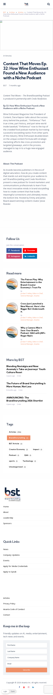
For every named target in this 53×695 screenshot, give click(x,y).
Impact (37, 449)
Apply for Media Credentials (15, 566)
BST (5, 85)
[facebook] (19, 687)
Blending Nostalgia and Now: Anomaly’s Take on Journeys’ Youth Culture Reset (26, 369)
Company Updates (11, 555)
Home (6, 506)
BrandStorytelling (18, 438)
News (5, 549)
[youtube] (24, 687)
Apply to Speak (9, 571)
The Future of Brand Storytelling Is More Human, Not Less (26, 385)
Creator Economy (18, 449)
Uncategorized (17, 467)
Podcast (14, 455)
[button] (9, 691)
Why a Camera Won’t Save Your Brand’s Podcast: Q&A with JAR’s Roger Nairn (33, 331)
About (5, 512)
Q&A (27, 455)
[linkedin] (33, 687)
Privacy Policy (9, 603)
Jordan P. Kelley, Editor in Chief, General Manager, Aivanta (32, 294)
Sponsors (7, 523)
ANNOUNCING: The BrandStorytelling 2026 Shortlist (24, 399)
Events (6, 560)
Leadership (8, 517)
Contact (6, 614)
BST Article (15, 443)
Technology (29, 461)
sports (13, 461)
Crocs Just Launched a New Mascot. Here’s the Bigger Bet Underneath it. (33, 307)
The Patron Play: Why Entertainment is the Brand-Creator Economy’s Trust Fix (32, 283)
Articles (8, 56)
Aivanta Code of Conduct (14, 609)
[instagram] (28, 687)
